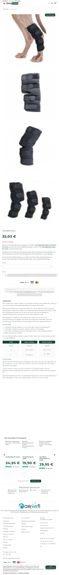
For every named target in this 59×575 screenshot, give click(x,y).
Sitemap (5, 542)
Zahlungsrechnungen (27, 526)
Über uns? (5, 537)
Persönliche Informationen (28, 521)
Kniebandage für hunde (13, 457)
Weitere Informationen (10, 573)
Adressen (23, 529)
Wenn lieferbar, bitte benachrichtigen (29, 294)
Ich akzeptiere (50, 567)
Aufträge (23, 524)
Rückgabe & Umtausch (9, 531)
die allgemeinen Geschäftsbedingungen (25, 292)
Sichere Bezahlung (8, 526)
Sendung (5, 529)
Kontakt (5, 547)
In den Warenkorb (32, 275)
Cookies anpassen (23, 573)
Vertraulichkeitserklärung (47, 292)
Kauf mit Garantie (8, 539)
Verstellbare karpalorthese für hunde (44, 458)
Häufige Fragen (35, 481)
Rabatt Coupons (25, 532)
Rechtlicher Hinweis (8, 534)
